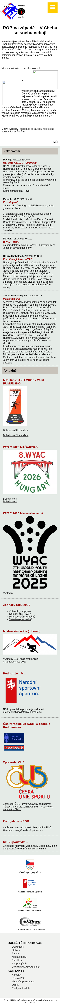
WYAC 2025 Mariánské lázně (23, 513)
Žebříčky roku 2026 (16, 604)
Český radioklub (21, 988)
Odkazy (16, 950)
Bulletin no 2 (10, 501)
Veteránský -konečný (20, 619)
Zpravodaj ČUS (13, 762)
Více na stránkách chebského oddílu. (22, 68)
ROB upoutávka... (15, 842)
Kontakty (16, 974)
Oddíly (15, 985)
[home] (13, 19)
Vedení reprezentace (23, 981)
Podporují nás (19, 963)
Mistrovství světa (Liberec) (21, 631)
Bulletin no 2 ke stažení (15, 435)
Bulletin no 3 (10, 498)
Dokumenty (18, 946)
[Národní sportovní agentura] (30, 883)
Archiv (15, 953)
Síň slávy (17, 960)
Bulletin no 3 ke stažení (15, 430)
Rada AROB (18, 978)
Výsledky (8, 593)
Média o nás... (19, 957)
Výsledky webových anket (26, 967)
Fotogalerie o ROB (16, 821)
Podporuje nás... (14, 673)
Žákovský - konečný (20, 611)
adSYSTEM (30, 1002)
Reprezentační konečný (22, 616)
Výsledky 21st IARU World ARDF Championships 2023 (21, 660)
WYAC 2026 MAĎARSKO (20, 447)
